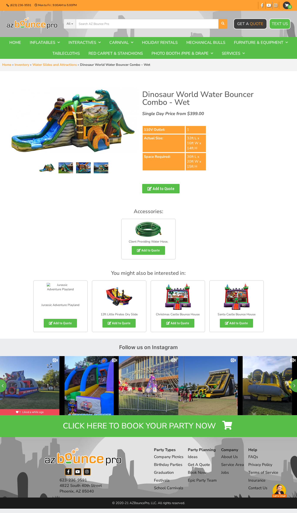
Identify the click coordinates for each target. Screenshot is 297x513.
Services (231, 53)
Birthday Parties (168, 464)
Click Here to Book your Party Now (140, 426)
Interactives (82, 42)
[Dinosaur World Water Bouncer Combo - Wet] (47, 168)
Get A (250, 23)
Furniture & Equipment (258, 42)
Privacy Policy (260, 464)
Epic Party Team (202, 480)
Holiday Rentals (160, 42)
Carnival (119, 42)
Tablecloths (66, 53)
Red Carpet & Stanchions (115, 53)
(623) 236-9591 (20, 5)
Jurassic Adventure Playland (60, 305)
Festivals (162, 480)
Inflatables (42, 42)
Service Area (232, 464)
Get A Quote (199, 464)
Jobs (225, 472)
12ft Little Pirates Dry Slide (119, 314)
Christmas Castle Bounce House (178, 314)
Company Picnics (169, 456)
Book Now (197, 472)
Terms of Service (263, 472)
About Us (229, 456)
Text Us (280, 23)
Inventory (22, 65)
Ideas (193, 456)
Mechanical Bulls (205, 42)
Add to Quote (163, 188)
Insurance (256, 480)
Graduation (164, 472)
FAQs (253, 456)
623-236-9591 (73, 480)
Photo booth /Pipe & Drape (180, 53)
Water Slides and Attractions (54, 65)
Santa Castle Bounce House (236, 314)
